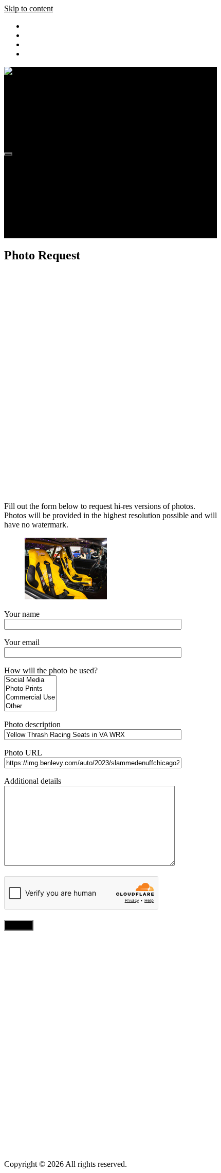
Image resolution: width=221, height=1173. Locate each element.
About (35, 224)
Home (35, 168)
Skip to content (28, 8)
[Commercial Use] (30, 697)
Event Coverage (51, 196)
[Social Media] (30, 680)
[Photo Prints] (30, 689)
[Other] (30, 706)
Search (36, 233)
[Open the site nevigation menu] (8, 154)
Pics (31, 178)
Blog (33, 187)
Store (33, 215)
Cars (32, 205)
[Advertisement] (110, 383)
